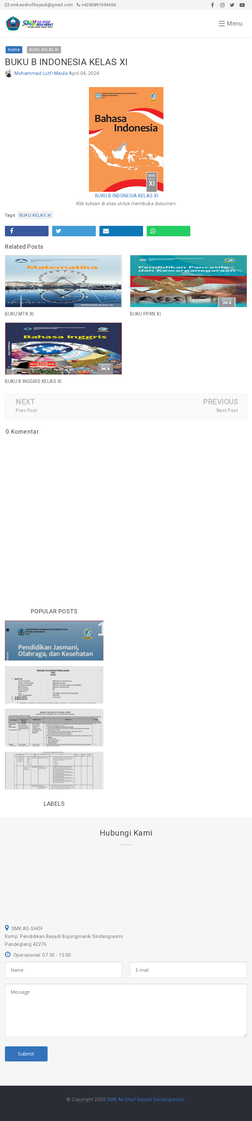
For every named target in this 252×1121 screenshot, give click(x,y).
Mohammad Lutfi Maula (41, 73)
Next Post (227, 410)
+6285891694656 (98, 4)
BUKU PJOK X (27, 628)
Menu (234, 23)
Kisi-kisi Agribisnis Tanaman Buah (53, 674)
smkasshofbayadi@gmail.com (41, 4)
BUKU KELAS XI (35, 215)
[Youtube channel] (242, 5)
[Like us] (213, 5)
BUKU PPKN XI (145, 313)
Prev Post (26, 410)
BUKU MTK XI (19, 313)
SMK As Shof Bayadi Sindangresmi (145, 1099)
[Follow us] (222, 5)
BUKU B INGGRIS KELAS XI (33, 381)
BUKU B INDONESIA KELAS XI (126, 195)
